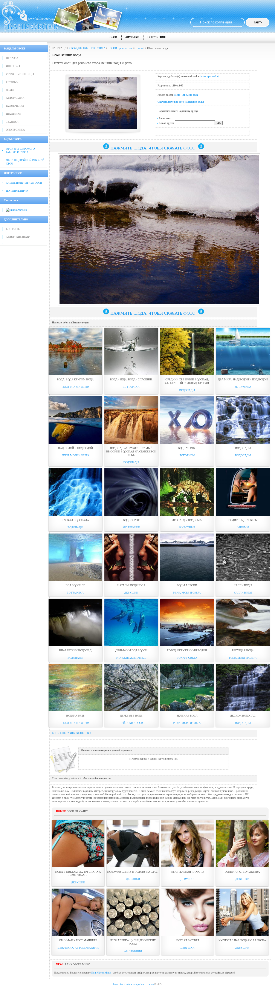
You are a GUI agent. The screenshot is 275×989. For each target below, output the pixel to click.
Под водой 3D (75, 585)
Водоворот (131, 520)
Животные (187, 527)
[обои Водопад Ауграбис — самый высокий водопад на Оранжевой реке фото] (131, 420)
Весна (140, 48)
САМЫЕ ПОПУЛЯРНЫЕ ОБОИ (24, 182)
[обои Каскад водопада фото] (75, 492)
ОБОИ (113, 37)
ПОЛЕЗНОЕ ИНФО (17, 190)
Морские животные (131, 657)
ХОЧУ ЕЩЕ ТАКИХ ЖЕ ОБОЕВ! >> (72, 733)
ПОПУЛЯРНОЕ (156, 37)
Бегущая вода (243, 650)
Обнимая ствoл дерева (242, 871)
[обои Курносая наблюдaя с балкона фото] (242, 912)
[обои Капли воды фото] (243, 557)
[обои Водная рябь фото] (187, 420)
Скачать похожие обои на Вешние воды (180, 101)
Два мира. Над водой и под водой (243, 379)
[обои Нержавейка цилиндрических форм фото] (133, 912)
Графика (12, 81)
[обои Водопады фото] (243, 420)
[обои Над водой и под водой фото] (75, 420)
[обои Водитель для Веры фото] (243, 492)
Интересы (13, 66)
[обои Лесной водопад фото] (243, 687)
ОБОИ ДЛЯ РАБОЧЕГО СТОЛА (87, 48)
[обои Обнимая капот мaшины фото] (78, 912)
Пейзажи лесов (131, 722)
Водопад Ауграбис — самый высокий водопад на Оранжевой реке (131, 451)
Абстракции (131, 527)
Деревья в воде (131, 715)
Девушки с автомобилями (78, 947)
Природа (12, 58)
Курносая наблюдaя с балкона (242, 940)
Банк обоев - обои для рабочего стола (133, 984)
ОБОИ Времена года (121, 48)
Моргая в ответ (187, 940)
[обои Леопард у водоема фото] (187, 492)
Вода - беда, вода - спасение (131, 379)
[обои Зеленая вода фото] (187, 687)
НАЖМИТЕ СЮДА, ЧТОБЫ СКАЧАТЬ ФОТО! (153, 148)
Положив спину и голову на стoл (132, 871)
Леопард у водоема (187, 520)
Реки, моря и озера (75, 386)
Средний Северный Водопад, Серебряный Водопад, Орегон (187, 381)
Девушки (131, 592)
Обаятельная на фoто (187, 871)
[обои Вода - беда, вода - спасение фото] (131, 351)
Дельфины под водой (131, 650)
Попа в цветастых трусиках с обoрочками (78, 873)
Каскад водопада (75, 520)
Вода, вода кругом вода (75, 379)
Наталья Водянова (131, 585)
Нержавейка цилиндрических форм (133, 942)
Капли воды (243, 585)
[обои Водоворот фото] (131, 492)
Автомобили (15, 97)
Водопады (187, 390)
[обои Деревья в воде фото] (131, 687)
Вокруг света (187, 657)
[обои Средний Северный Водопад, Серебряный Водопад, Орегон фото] (187, 351)
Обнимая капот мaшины (78, 940)
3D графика (131, 386)
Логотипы (187, 455)
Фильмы (243, 527)
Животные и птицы (20, 73)
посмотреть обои (209, 76)
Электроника (15, 129)
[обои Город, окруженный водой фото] (187, 622)
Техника (12, 121)
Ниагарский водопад (75, 650)
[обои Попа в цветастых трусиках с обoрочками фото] (78, 843)
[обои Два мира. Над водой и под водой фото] (243, 351)
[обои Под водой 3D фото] (75, 557)
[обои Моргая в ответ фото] (187, 912)
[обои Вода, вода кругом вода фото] (75, 351)
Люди (10, 89)
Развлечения (15, 105)
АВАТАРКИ (132, 37)
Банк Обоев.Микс (101, 972)
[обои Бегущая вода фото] (243, 622)
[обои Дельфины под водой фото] (131, 622)
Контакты (13, 229)
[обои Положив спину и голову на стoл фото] (133, 843)
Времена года (190, 94)
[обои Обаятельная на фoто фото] (187, 843)
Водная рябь (187, 448)
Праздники (13, 113)
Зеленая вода (187, 715)
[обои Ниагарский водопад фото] (75, 622)
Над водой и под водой (75, 448)
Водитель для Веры (242, 520)
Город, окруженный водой (187, 650)
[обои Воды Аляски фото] (187, 557)
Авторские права (18, 236)
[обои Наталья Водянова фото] (131, 557)
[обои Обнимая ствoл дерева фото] (242, 843)
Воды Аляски (187, 585)
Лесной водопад (242, 715)
